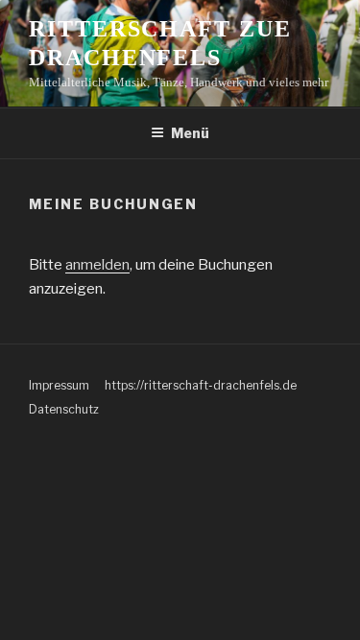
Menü (190, 133)
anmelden (97, 264)
